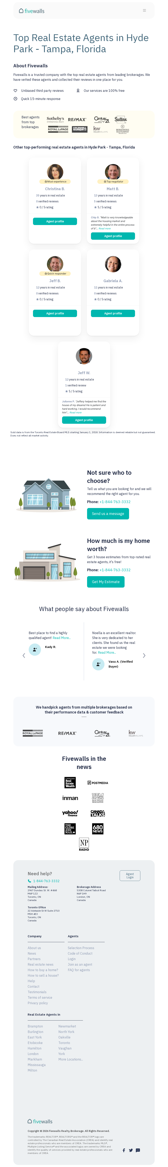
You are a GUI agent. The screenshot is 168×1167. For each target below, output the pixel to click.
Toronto (64, 1043)
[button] (24, 655)
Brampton (35, 1026)
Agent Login (130, 875)
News (32, 953)
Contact (33, 986)
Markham (35, 1059)
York (61, 1054)
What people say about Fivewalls (84, 609)
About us (34, 948)
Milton (32, 1070)
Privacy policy (38, 1003)
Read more (105, 228)
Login (72, 959)
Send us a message (108, 513)
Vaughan (65, 1048)
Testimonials (37, 992)
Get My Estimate (106, 581)
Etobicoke (35, 1043)
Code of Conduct (80, 953)
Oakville (64, 1037)
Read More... (62, 638)
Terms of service (40, 997)
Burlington (35, 1032)
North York (66, 1032)
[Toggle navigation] (144, 10)
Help (31, 981)
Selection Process (81, 948)
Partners (34, 959)
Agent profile (55, 221)
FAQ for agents (79, 970)
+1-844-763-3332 (115, 501)
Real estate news (40, 964)
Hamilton (34, 1048)
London (33, 1054)
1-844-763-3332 (46, 881)
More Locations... (70, 1059)
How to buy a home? (43, 970)
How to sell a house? (43, 975)
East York (35, 1037)
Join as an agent (80, 964)
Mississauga (37, 1065)
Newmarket (67, 1026)
